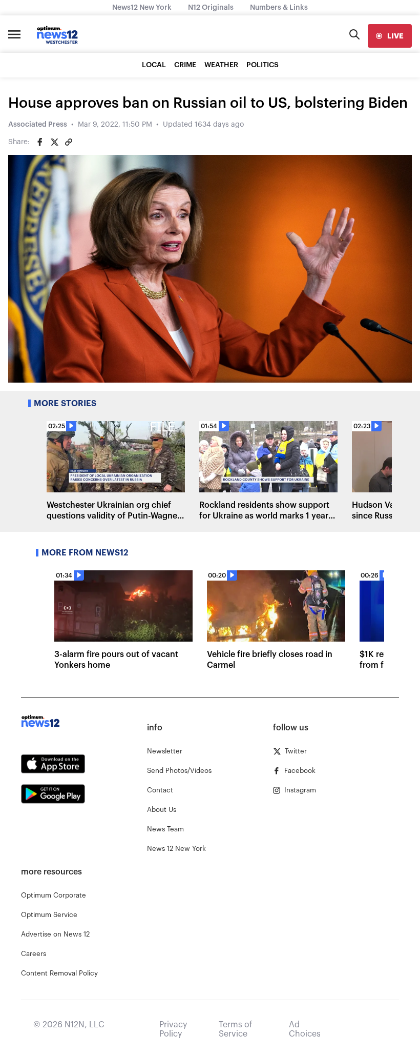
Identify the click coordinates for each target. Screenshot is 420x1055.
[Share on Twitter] (54, 142)
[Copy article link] (69, 142)
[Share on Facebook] (40, 142)
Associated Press (37, 124)
